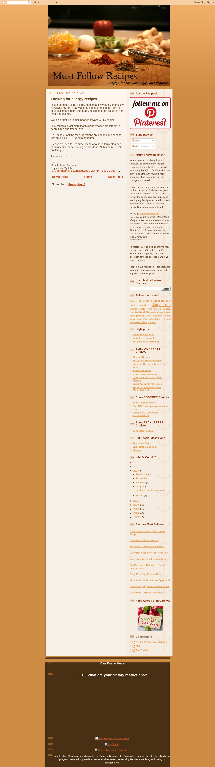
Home (88, 176)
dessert (135, 308)
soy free (142, 319)
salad (148, 315)
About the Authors (143, 334)
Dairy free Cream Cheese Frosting (149, 552)
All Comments (141, 146)
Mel (138, 646)
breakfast (144, 305)
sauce (167, 315)
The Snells (142, 650)
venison (152, 322)
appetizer (158, 300)
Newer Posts (60, 176)
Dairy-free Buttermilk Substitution (149, 559)
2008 (136, 513)
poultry (140, 315)
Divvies (137, 450)
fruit (160, 308)
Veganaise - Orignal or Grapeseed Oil (145, 414)
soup (133, 319)
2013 (136, 470)
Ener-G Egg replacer (144, 402)
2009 (136, 509)
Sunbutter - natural (143, 430)
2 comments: (109, 171)
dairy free (161, 304)
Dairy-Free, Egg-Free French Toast (149, 586)
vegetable (140, 322)
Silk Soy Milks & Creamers (147, 360)
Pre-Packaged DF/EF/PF (146, 341)
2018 (136, 462)
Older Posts (115, 176)
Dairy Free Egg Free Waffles (145, 574)
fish (155, 309)
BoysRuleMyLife (149, 213)
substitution (155, 319)
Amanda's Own (141, 443)
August (140, 486)
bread (133, 305)
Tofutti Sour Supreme (145, 374)
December (142, 474)
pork (132, 315)
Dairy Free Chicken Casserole (146, 592)
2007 (136, 517)
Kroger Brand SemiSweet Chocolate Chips (147, 389)
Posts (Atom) (76, 184)
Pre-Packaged (145, 301)
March (140, 495)
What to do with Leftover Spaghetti (150, 580)
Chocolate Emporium (145, 446)
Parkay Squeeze (142, 370)
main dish (142, 312)
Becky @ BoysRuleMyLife (150, 642)
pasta (153, 312)
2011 (136, 500)
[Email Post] (118, 171)
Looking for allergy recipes (74, 99)
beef (168, 300)
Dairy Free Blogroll (143, 338)
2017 (136, 466)
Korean (133, 301)
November (142, 478)
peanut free (164, 312)
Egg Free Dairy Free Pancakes (147, 546)
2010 (136, 505)
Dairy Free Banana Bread (144, 540)
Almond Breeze (141, 357)
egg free (146, 308)
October (141, 482)
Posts (137, 140)
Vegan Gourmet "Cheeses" (148, 383)
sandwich (157, 315)
